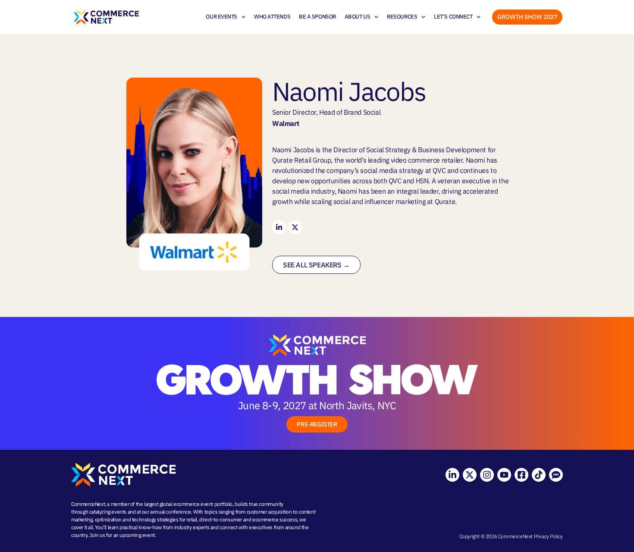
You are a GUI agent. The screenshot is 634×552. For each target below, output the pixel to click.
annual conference (170, 511)
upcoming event (136, 535)
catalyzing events (107, 511)
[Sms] (556, 475)
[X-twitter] (470, 475)
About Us (357, 16)
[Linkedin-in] (452, 475)
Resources (402, 16)
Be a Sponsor (317, 16)
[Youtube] (504, 475)
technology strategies (155, 519)
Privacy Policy (548, 536)
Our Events (221, 16)
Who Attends (272, 16)
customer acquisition (269, 511)
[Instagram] (487, 475)
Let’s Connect (453, 16)
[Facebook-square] (521, 475)
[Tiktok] (539, 475)
